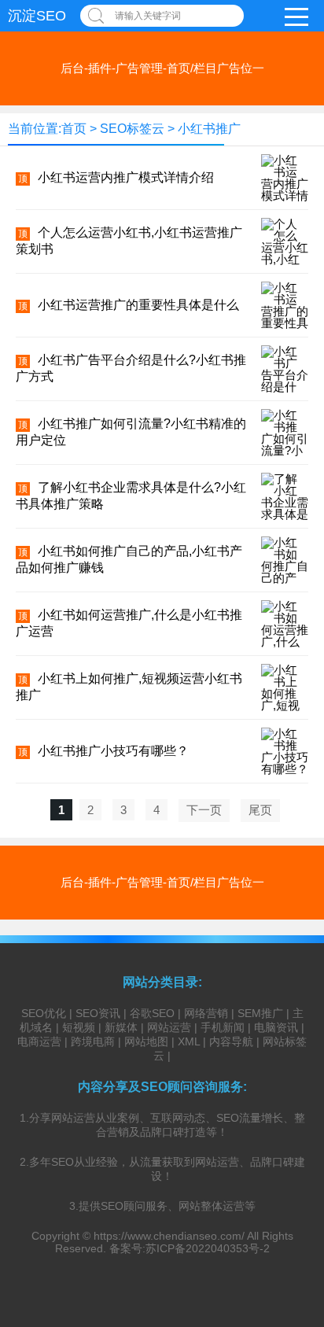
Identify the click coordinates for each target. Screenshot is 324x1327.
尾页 (260, 809)
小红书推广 (209, 128)
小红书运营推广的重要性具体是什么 (138, 304)
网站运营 (169, 1027)
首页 (74, 128)
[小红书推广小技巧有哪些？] (284, 769)
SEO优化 (43, 1013)
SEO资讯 (97, 1013)
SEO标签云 (132, 128)
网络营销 (206, 1013)
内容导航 (231, 1041)
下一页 (204, 809)
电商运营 (39, 1041)
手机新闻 (223, 1027)
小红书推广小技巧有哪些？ (113, 750)
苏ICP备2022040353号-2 (207, 1248)
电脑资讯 (276, 1027)
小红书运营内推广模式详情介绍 (126, 177)
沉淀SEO (37, 16)
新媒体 (121, 1027)
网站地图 (146, 1041)
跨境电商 (93, 1041)
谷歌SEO (152, 1013)
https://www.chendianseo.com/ (169, 1235)
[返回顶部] (291, 1177)
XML (189, 1041)
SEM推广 (260, 1013)
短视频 (78, 1027)
